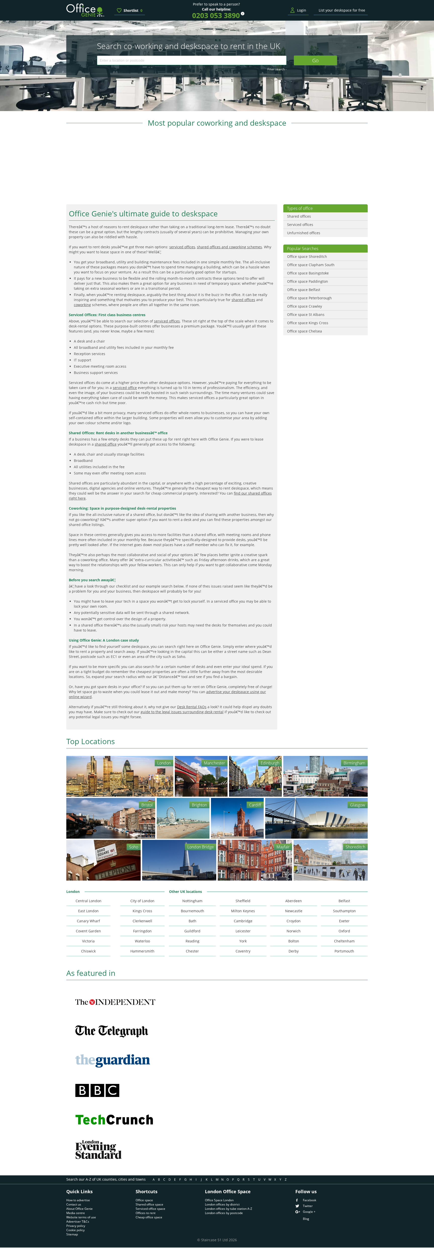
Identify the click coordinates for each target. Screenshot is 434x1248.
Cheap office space (149, 1217)
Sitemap (72, 1234)
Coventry (243, 951)
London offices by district (222, 1204)
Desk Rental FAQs (191, 706)
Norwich (294, 931)
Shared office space (149, 1204)
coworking (82, 304)
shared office (106, 444)
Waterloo (142, 941)
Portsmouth (344, 951)
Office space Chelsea (304, 331)
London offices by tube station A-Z (228, 1209)
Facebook (309, 1200)
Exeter (344, 921)
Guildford (192, 931)
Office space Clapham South (311, 264)
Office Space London (219, 1200)
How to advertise (78, 1200)
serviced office (125, 387)
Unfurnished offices (303, 232)
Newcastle (293, 910)
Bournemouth (192, 910)
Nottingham (192, 900)
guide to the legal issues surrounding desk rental (182, 711)
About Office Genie (79, 1209)
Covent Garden (88, 931)
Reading (192, 941)
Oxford (344, 931)
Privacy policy (75, 1226)
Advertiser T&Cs (77, 1221)
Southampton (344, 910)
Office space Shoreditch (307, 256)
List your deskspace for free (342, 10)
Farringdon (142, 931)
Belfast (344, 900)
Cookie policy (75, 1230)
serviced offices (182, 247)
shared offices (243, 299)
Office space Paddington (307, 281)
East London (88, 910)
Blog (306, 1219)
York (243, 941)
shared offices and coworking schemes (229, 247)
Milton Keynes (243, 910)
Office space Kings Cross (307, 322)
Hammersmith (142, 951)
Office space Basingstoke (308, 273)
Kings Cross (142, 910)
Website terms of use (81, 1217)
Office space (144, 1200)
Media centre (75, 1213)
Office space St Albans (305, 314)
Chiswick (88, 951)
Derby (294, 951)
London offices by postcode (224, 1213)
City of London (142, 900)
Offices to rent (145, 1213)
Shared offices (299, 216)
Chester (192, 951)
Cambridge (243, 921)
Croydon (294, 921)
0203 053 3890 (216, 15)
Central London (88, 900)
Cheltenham (344, 941)
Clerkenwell (142, 921)
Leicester (243, 931)
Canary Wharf (88, 921)
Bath (192, 921)
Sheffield (243, 900)
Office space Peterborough (309, 298)
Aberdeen (293, 900)
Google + (309, 1211)
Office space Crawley (304, 306)
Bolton (293, 941)
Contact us (73, 1204)
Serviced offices (300, 224)
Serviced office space (150, 1209)
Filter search (277, 69)
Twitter (308, 1206)
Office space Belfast (303, 289)
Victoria (88, 941)
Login (301, 10)
